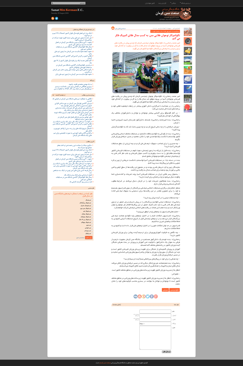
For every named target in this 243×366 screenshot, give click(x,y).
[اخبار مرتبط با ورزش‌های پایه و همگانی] (188, 99)
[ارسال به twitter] (148, 297)
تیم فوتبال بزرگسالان (85, 202)
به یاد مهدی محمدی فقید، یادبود (80, 84)
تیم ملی (165, 290)
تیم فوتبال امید (87, 211)
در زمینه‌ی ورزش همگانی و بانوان (83, 29)
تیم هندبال (88, 200)
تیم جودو (88, 225)
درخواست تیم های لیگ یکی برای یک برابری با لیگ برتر (72, 122)
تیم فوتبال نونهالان (86, 222)
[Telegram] (56, 19)
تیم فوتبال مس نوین (85, 208)
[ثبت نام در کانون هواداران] (188, 32)
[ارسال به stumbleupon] (140, 297)
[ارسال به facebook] (152, 297)
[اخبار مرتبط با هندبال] (188, 79)
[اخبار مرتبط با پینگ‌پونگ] (188, 108)
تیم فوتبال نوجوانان (85, 216)
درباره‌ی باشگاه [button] (185, 3)
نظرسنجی (91, 188)
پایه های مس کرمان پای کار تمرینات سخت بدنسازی (73, 108)
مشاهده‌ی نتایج (80, 237)
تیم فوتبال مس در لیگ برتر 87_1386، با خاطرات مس (73, 89)
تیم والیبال (88, 233)
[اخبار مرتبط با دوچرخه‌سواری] (188, 89)
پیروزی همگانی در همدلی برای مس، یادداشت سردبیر (73, 87)
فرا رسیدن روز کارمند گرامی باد (80, 182)
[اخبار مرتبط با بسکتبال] (188, 70)
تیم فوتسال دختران (85, 205)
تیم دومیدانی (87, 230)
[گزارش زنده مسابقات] (188, 41)
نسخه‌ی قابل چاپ (120, 28)
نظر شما (176, 304)
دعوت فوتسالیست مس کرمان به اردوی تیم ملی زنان (73, 74)
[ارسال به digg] (136, 297)
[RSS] (52, 19)
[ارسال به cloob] (144, 297)
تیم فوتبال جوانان (86, 214)
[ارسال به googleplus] (156, 297)
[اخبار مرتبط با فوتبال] (188, 60)
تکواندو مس (174, 290)
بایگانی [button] (173, 3)
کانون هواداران (150, 3)
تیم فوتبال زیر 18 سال (85, 219)
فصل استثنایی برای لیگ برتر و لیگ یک (78, 110)
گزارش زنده (162, 3)
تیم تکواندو (88, 228)
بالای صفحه (116, 304)
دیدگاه (92, 80)
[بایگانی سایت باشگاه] (188, 51)
